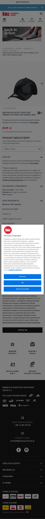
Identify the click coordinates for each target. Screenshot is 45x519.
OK (22, 283)
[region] (22, 259)
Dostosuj (22, 276)
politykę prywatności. (15, 270)
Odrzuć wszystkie (22, 289)
